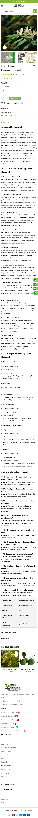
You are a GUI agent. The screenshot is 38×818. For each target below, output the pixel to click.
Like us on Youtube (7, 723)
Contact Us (5, 799)
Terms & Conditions (8, 755)
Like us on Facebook (8, 716)
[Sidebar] (2, 247)
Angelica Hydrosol (9, 669)
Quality (3, 758)
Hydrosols (11, 66)
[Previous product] (32, 66)
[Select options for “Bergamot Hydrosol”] (34, 655)
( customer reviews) (17, 74)
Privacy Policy (6, 751)
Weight (4, 83)
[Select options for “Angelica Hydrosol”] (16, 655)
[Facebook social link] (14, 1)
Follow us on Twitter (8, 727)
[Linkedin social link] (21, 1)
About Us (4, 744)
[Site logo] (19, 6)
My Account (5, 770)
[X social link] (16, 1)
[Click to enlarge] (5, 47)
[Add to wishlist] (16, 652)
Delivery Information (8, 748)
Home (3, 66)
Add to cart (15, 98)
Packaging (4, 762)
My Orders (5, 773)
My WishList (5, 777)
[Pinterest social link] (18, 1)
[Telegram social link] (24, 1)
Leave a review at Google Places (12, 731)
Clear (4, 90)
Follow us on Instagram (9, 712)
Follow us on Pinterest (9, 720)
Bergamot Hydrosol (28, 669)
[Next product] (36, 66)
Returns (4, 803)
